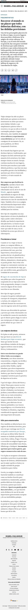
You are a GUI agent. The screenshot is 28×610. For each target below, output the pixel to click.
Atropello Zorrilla (10, 2)
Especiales (4, 14)
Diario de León (14, 586)
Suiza (20, 517)
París (24, 517)
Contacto (14, 544)
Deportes (14, 560)
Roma (17, 517)
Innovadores (14, 575)
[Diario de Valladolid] (14, 6)
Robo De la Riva (18, 2)
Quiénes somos (14, 541)
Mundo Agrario (14, 573)
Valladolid (4, 11)
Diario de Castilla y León (14, 584)
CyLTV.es (14, 592)
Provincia (11, 11)
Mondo (3, 192)
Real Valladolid (19, 11)
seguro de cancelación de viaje (13, 277)
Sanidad (14, 568)
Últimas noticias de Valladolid (14, 579)
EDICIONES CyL (23, 0)
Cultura (14, 564)
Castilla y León (14, 562)
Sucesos (14, 569)
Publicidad (14, 542)
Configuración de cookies (14, 607)
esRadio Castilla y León (14, 594)
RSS (14, 546)
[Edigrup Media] (14, 600)
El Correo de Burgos (14, 588)
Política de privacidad (12, 606)
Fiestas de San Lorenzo (14, 566)
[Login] (26, 6)
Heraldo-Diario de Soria (14, 590)
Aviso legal (4, 606)
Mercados (5, 517)
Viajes (13, 517)
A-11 (24, 2)
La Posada (14, 571)
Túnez (9, 517)
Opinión (14, 577)
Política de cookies (22, 606)
